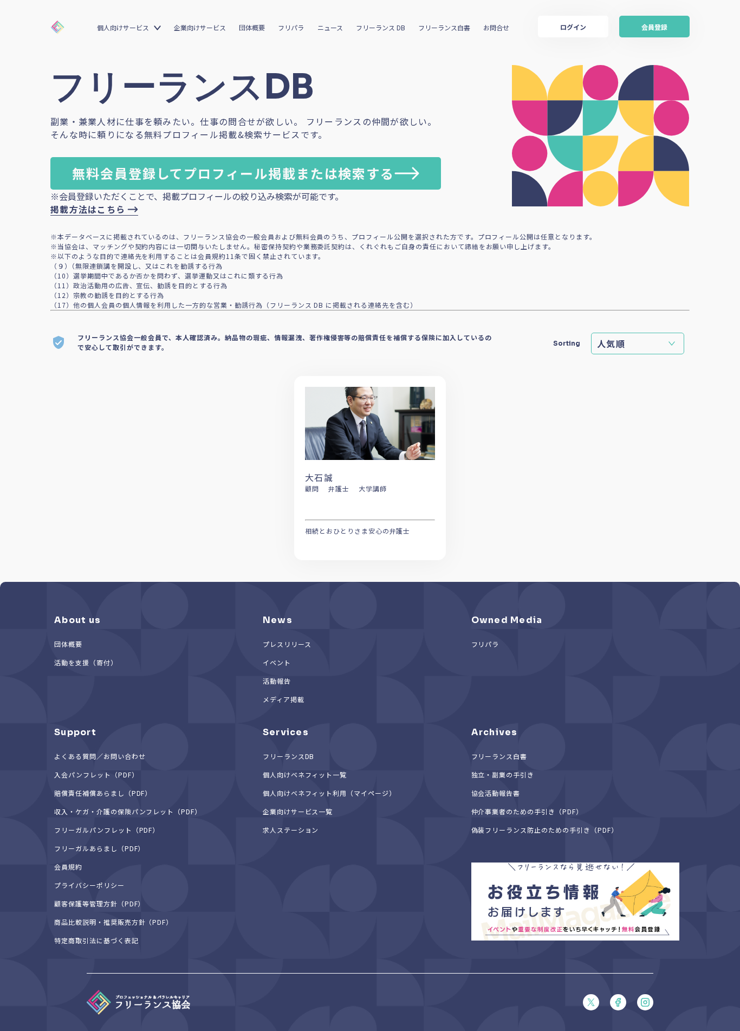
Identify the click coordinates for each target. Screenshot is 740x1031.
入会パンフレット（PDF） (96, 774)
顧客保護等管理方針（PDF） (99, 903)
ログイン (573, 26)
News (278, 620)
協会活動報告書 (496, 792)
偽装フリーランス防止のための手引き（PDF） (544, 829)
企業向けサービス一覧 (298, 811)
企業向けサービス (200, 27)
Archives (494, 732)
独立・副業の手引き (503, 774)
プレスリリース (287, 644)
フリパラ (291, 27)
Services (286, 732)
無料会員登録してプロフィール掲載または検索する (233, 173)
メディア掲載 (283, 699)
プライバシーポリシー (89, 885)
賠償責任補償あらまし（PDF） (103, 792)
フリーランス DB (380, 27)
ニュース (330, 27)
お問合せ (496, 27)
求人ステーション (291, 829)
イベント (277, 662)
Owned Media (507, 620)
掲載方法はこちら (87, 209)
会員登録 (654, 26)
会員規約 (68, 866)
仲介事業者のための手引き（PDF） (527, 811)
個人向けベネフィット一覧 (305, 774)
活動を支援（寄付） (86, 662)
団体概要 (252, 27)
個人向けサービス (123, 27)
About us (77, 620)
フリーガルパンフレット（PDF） (106, 829)
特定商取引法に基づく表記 (96, 940)
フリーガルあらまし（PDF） (99, 848)
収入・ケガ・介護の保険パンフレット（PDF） (128, 811)
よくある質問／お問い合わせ (99, 756)
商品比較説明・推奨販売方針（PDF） (113, 921)
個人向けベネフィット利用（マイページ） (329, 792)
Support (75, 732)
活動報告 (277, 680)
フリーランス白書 (444, 27)
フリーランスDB (289, 756)
